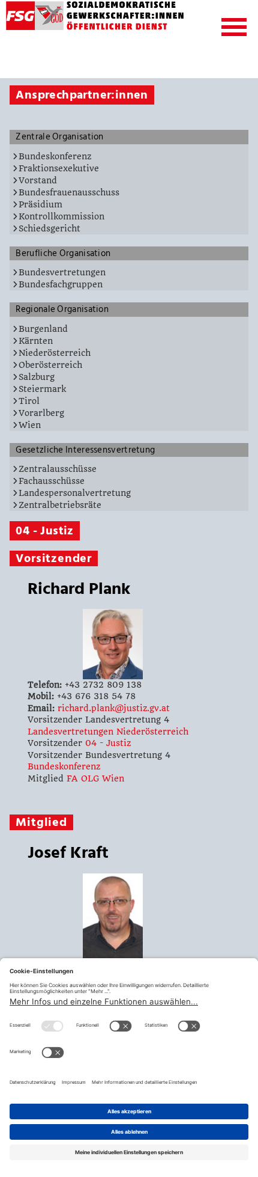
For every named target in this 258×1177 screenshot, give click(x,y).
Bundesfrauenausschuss (69, 192)
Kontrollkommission (61, 216)
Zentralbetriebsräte (60, 505)
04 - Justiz (108, 743)
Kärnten (36, 341)
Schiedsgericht (49, 228)
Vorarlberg (41, 413)
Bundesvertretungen (62, 272)
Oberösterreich (50, 365)
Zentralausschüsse (58, 469)
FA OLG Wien (95, 778)
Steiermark (42, 389)
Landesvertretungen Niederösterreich (108, 731)
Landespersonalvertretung (75, 493)
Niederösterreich (55, 353)
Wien (30, 425)
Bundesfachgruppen (61, 284)
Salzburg (37, 377)
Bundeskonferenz (55, 156)
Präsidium (40, 204)
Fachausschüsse (52, 481)
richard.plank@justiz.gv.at (114, 708)
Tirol (29, 401)
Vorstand (38, 180)
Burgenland (43, 329)
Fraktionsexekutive (59, 168)
